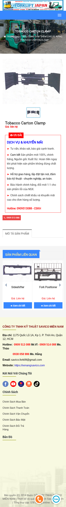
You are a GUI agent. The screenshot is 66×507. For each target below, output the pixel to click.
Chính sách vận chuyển (16, 413)
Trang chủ (12, 36)
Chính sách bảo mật (14, 419)
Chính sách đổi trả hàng (13, 427)
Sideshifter (17, 287)
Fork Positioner (48, 287)
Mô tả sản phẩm (17, 233)
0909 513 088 (13, 218)
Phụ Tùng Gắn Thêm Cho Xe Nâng (42, 36)
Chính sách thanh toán (16, 407)
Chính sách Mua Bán (14, 401)
